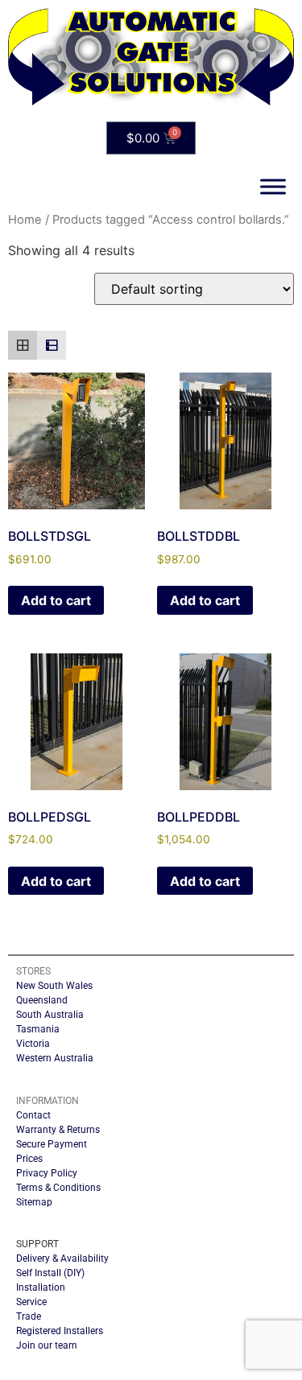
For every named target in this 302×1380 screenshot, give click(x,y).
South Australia (50, 1014)
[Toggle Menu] (273, 187)
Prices (29, 1158)
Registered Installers (59, 1331)
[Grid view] (22, 345)
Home (25, 219)
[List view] (51, 345)
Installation (40, 1287)
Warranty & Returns (58, 1129)
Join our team (46, 1345)
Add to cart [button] (56, 600)
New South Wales (54, 985)
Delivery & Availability (62, 1258)
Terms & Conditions (58, 1187)
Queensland (42, 1000)
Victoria (33, 1043)
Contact (33, 1115)
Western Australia (54, 1058)
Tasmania (38, 1029)
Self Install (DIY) (50, 1273)
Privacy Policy (46, 1173)
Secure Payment (51, 1144)
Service (31, 1302)
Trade (28, 1316)
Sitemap (34, 1202)
